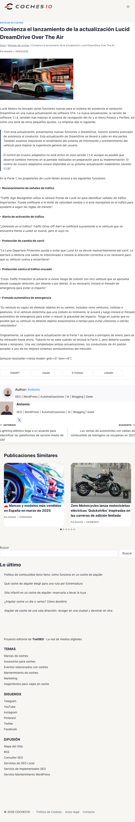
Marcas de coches (16, 656)
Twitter (8, 723)
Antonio (8, 51)
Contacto (89, 812)
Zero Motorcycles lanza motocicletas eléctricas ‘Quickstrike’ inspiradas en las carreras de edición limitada (100, 511)
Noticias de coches (11, 22)
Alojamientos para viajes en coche (26, 684)
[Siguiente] (125, 495)
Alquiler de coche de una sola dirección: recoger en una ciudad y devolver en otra (58, 610)
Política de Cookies (49, 812)
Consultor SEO (13, 757)
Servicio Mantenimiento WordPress (27, 774)
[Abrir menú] (128, 6)
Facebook (10, 729)
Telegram (10, 701)
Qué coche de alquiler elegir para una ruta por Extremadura (43, 583)
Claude (46, 372)
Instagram (10, 712)
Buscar (4, 547)
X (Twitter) (77, 372)
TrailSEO (38, 639)
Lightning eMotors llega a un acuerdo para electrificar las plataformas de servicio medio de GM (32, 432)
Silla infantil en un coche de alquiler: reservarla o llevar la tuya (45, 592)
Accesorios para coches (19, 661)
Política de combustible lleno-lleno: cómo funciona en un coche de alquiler (53, 574)
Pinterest (10, 718)
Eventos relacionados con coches (26, 667)
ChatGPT (15, 372)
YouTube (9, 706)
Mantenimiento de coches (21, 672)
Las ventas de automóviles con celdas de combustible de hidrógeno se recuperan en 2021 (103, 430)
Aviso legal (72, 812)
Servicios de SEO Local (19, 763)
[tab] (61, 529)
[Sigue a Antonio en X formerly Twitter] (19, 420)
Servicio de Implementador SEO (25, 768)
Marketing (10, 678)
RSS (6, 752)
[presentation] (34, 483)
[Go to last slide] (9, 495)
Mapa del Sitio (13, 746)
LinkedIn (108, 372)
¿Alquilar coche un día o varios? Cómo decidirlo (35, 601)
